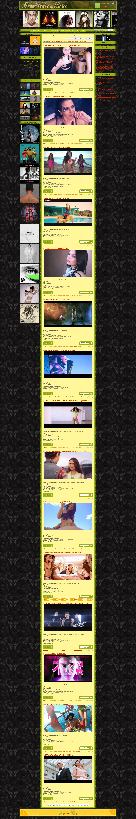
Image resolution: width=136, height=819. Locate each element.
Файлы (50, 35)
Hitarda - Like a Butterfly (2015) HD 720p (58, 96)
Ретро (30, 73)
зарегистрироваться (107, 7)
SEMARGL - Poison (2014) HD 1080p (57, 249)
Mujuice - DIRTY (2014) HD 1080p (55, 654)
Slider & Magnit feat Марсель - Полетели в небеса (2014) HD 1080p (67, 603)
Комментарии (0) (78, 92)
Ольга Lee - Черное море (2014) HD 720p (58, 502)
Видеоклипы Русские (59, 35)
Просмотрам (82, 41)
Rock (30, 67)
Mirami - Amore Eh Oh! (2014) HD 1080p (58, 147)
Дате (53, 41)
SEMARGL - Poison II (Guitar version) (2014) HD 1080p (63, 46)
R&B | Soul (30, 69)
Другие (31, 75)
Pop (31, 63)
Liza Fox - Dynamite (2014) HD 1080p (57, 198)
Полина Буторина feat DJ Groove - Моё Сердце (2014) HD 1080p (66, 451)
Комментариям (67, 41)
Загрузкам (75, 41)
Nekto (63, 92)
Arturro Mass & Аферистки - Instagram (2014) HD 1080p (63, 552)
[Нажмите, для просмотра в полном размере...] (68, 73)
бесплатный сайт (68, 813)
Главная (45, 35)
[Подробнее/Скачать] (86, 91)
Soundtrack (31, 71)
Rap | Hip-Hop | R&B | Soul (31, 65)
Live (31, 77)
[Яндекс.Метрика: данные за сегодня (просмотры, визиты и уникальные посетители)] (80, 811)
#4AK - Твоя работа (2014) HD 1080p (57, 704)
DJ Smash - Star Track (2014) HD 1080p (57, 299)
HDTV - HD (31, 59)
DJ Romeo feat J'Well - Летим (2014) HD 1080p (60, 350)
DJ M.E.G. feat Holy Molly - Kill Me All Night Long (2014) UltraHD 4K (67, 401)
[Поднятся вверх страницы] (48, 91)
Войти (102, 6)
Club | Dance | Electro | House (30, 61)
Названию (59, 41)
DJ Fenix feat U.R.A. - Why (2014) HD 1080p (59, 755)
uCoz (75, 813)
